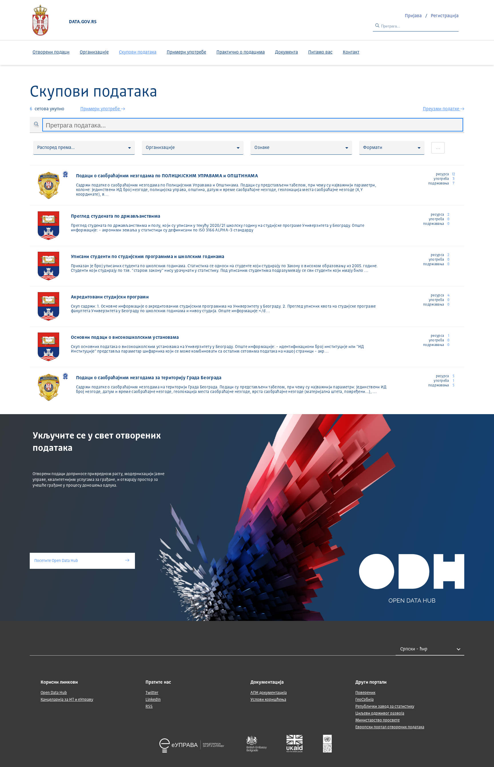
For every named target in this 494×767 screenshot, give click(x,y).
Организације (94, 52)
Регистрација (445, 16)
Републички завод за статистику (384, 707)
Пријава (414, 16)
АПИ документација (268, 693)
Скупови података (137, 52)
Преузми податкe (441, 109)
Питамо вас (320, 52)
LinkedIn (153, 700)
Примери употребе (186, 52)
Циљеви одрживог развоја (379, 713)
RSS (149, 707)
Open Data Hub (54, 693)
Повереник (365, 693)
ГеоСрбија (364, 700)
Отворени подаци (51, 52)
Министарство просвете (377, 720)
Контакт (351, 52)
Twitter (152, 693)
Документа (286, 52)
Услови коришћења (268, 700)
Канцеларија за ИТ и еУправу (67, 700)
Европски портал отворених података (389, 727)
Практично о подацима (240, 52)
